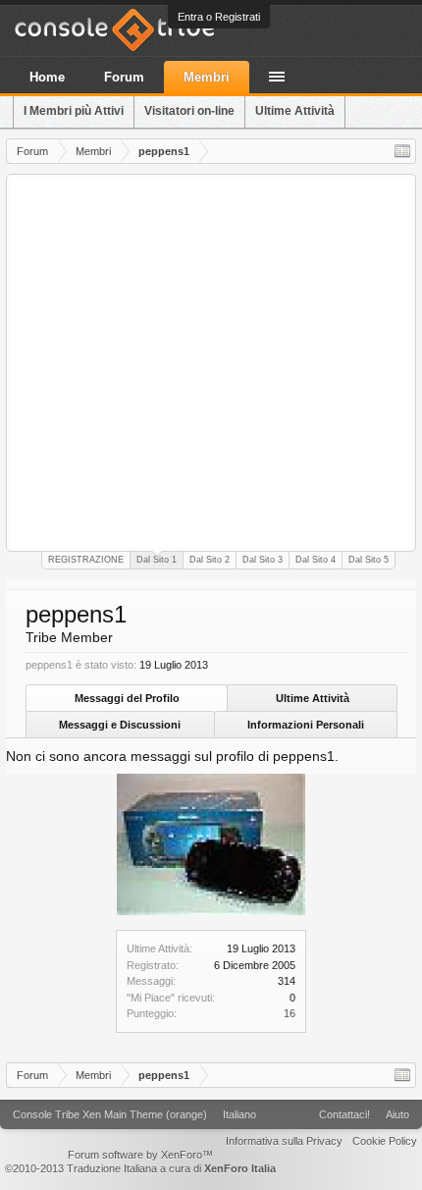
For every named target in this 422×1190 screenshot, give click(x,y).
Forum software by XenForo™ (140, 1155)
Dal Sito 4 (315, 560)
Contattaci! (344, 1114)
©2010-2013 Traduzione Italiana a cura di (140, 1168)
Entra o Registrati (219, 17)
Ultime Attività (312, 698)
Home (47, 77)
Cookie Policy (384, 1141)
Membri (207, 77)
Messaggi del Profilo (127, 698)
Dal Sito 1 (156, 560)
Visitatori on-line (189, 111)
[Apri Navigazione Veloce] (402, 151)
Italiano (239, 1114)
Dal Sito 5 (368, 560)
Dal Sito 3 (262, 560)
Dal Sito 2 (209, 560)
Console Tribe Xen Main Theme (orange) (110, 1114)
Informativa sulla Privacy (284, 1141)
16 (289, 1013)
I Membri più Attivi (74, 111)
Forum (124, 77)
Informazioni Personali (305, 724)
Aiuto (397, 1114)
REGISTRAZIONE (86, 560)
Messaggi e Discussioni (120, 724)
